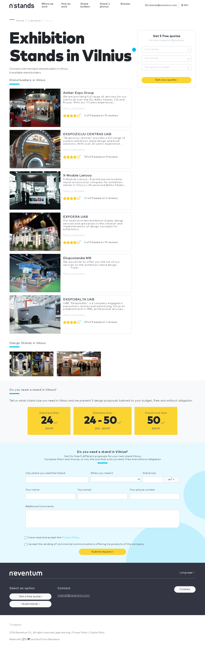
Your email (84, 490)
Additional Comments (39, 506)
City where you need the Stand (45, 473)
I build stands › (30, 604)
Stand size (149, 473)
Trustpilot (15, 625)
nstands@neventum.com (162, 5)
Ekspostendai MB (77, 258)
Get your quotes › (166, 80)
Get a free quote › (30, 596)
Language (186, 572)
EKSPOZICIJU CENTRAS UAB (87, 134)
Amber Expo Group (78, 92)
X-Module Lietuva (77, 175)
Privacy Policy (70, 537)
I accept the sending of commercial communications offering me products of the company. (86, 544)
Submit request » (102, 552)
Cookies (185, 589)
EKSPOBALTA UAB (78, 299)
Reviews (125, 4)
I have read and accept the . (54, 537)
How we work (66, 5)
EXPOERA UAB (75, 216)
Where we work (47, 5)
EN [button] (186, 5)
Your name (32, 490)
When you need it (101, 473)
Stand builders (85, 5)
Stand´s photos (105, 5)
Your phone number (142, 490)
